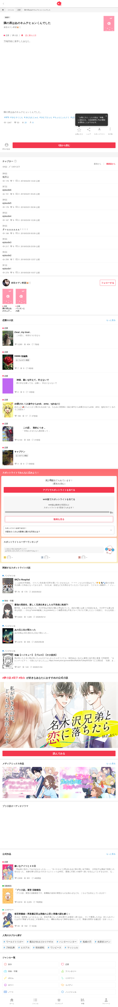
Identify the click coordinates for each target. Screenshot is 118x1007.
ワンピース (54, 947)
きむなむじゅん (31, 117)
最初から (97, 163)
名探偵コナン (102, 941)
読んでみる (59, 753)
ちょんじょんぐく (61, 117)
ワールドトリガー (13, 941)
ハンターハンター (67, 941)
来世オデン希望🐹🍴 (12, 27)
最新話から (111, 163)
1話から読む (64, 145)
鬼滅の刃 (85, 941)
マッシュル (71, 947)
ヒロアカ (24, 947)
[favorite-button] (79, 129)
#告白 (22, 677)
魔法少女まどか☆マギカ (40, 941)
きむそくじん (16, 117)
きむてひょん (46, 117)
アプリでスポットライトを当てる (59, 489)
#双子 (15, 677)
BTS (6, 117)
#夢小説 (6, 677)
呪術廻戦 (38, 947)
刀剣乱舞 (9, 947)
